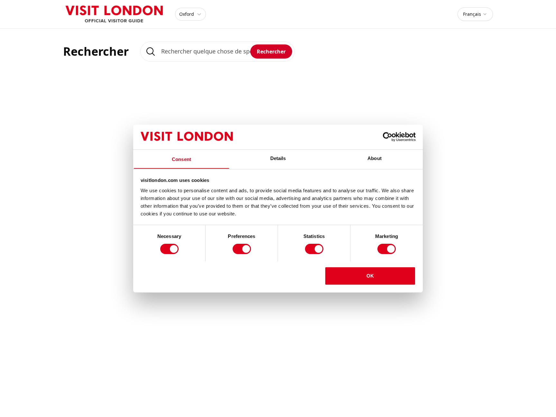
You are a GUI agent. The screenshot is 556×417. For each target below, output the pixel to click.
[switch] (242, 249)
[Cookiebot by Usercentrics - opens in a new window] (387, 137)
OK (370, 275)
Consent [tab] (181, 159)
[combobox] (475, 14)
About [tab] (374, 158)
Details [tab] (278, 158)
